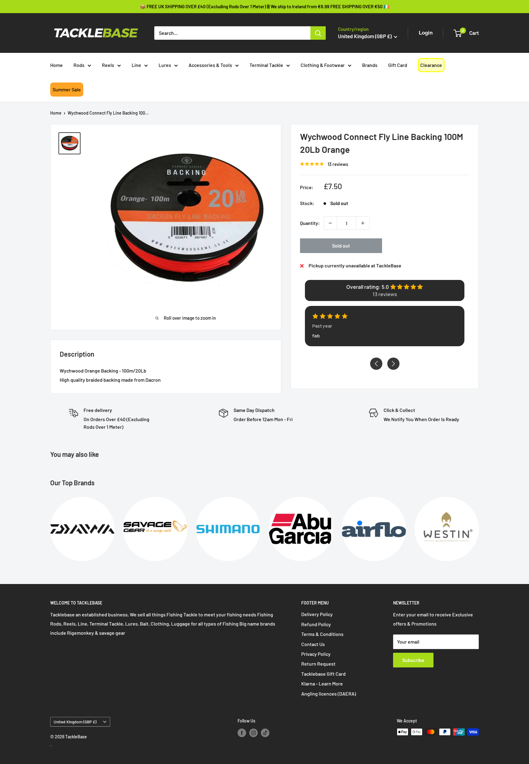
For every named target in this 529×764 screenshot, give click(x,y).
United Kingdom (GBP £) (75, 721)
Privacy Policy (316, 654)
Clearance (431, 65)
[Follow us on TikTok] (265, 732)
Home (56, 65)
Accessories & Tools (210, 65)
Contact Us (313, 644)
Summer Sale (67, 89)
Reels (108, 65)
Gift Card (397, 65)
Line (136, 65)
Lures (165, 65)
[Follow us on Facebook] (242, 732)
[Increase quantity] (362, 223)
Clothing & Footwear (323, 65)
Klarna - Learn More (322, 683)
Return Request (318, 664)
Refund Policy (316, 624)
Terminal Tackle (266, 65)
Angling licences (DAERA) (328, 693)
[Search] (318, 33)
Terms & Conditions (322, 634)
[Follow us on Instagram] (253, 732)
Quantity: (310, 223)
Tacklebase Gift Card (323, 674)
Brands (369, 65)
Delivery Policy (317, 614)
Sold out (341, 245)
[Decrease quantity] (330, 223)
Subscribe (413, 660)
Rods (78, 65)
